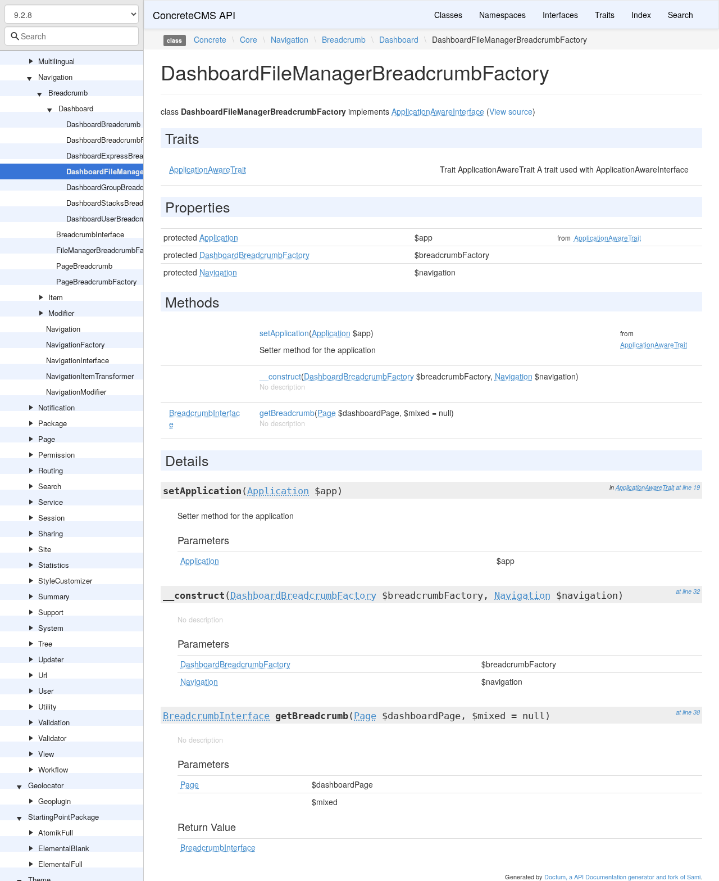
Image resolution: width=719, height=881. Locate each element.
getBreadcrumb (287, 412)
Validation (54, 722)
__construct (280, 376)
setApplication (284, 332)
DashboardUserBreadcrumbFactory (123, 218)
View (46, 753)
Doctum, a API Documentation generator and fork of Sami (622, 876)
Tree (45, 643)
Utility (47, 706)
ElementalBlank (63, 848)
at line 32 (688, 591)
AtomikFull (55, 832)
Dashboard (75, 108)
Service (50, 501)
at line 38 (688, 712)
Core (248, 39)
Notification (56, 407)
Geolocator (45, 785)
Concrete (210, 39)
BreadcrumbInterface (90, 234)
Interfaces (560, 14)
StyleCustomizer (65, 580)
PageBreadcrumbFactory (96, 281)
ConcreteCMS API (194, 14)
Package (52, 423)
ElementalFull (60, 864)
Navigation (55, 76)
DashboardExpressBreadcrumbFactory (129, 155)
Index (641, 14)
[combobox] (71, 36)
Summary (54, 596)
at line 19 (688, 487)
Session (51, 517)
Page (46, 438)
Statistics (53, 564)
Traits (605, 14)
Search (49, 486)
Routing (50, 470)
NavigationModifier (76, 391)
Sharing (50, 533)
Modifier (61, 313)
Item (55, 297)
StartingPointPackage (63, 816)
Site (44, 549)
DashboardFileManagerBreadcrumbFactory (140, 171)
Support (50, 612)
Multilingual (56, 61)
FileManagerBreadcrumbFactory (108, 250)
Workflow (53, 769)
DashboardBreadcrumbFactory (115, 139)
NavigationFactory (75, 344)
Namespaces (502, 14)
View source (511, 111)
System (50, 627)
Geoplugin (54, 801)
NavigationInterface (77, 360)
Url (42, 675)
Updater (50, 659)
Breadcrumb (68, 92)
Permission (56, 454)
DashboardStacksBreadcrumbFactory (127, 202)
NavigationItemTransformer (90, 376)
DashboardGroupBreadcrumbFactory (125, 187)
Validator (52, 738)
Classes (448, 14)
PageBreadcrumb (84, 265)
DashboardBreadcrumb (103, 124)
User (45, 690)
